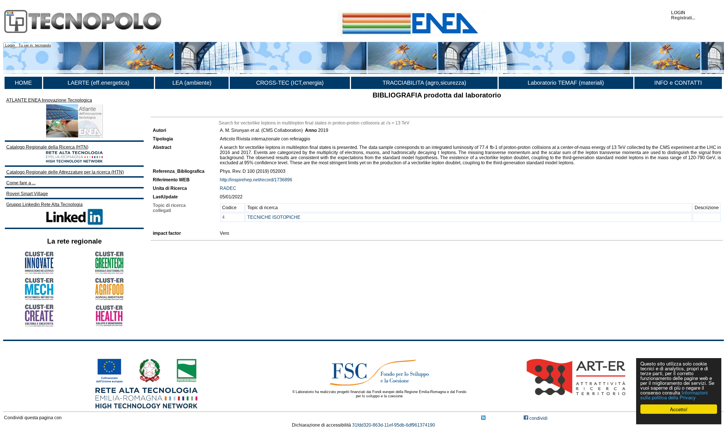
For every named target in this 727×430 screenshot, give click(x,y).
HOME (23, 83)
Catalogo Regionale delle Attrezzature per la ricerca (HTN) (65, 172)
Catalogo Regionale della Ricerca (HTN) (47, 147)
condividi (538, 418)
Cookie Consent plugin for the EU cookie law (679, 419)
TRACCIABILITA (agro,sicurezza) (424, 83)
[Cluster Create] (39, 324)
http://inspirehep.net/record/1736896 (256, 179)
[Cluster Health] (109, 325)
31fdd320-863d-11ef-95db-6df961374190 (393, 425)
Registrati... (683, 17)
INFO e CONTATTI (678, 83)
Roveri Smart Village (27, 193)
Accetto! (679, 409)
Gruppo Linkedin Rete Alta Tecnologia (44, 204)
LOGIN (678, 12)
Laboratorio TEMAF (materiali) (566, 83)
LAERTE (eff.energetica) (98, 83)
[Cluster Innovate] (39, 271)
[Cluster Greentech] (109, 271)
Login (10, 45)
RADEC (228, 188)
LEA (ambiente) (192, 83)
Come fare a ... (20, 182)
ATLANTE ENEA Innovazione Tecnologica (49, 100)
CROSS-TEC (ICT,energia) (290, 83)
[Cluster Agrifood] (109, 298)
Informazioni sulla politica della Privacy (674, 395)
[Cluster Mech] (39, 298)
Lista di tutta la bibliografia (177, 111)
